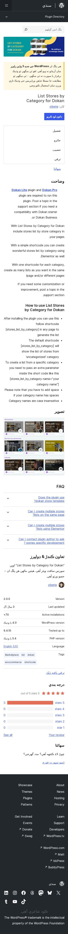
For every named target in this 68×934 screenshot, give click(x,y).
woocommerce (13, 662)
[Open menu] (6, 5)
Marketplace (12, 654)
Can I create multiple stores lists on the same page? (46, 513)
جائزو (57, 140)
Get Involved (23, 816)
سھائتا (57, 169)
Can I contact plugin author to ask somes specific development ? (41, 540)
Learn (60, 816)
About (60, 785)
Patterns (26, 804)
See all (8, 735)
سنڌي (52, 884)
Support (59, 823)
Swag (26, 836)
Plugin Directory (54, 16)
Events (27, 823)
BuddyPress (54, 867)
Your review (56, 735)
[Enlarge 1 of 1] (59, 422)
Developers (56, 829)
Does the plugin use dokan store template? (49, 499)
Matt (59, 854)
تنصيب (57, 150)
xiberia (54, 106)
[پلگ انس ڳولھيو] (26, 29)
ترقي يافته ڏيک (55, 673)
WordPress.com (52, 848)
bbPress (57, 861)
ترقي (57, 159)
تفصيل (57, 130)
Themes (27, 791)
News (60, 791)
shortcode (30, 662)
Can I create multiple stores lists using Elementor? (46, 527)
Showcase (25, 785)
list (23, 654)
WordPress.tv (53, 836)
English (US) (11, 646)
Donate (25, 829)
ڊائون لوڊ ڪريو (54, 116)
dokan (31, 654)
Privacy (59, 804)
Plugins (27, 798)
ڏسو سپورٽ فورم (53, 762)
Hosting (59, 798)
